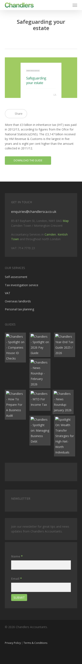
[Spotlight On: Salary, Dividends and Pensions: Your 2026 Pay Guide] (41, 345)
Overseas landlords (18, 301)
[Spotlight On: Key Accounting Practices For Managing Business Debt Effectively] (41, 430)
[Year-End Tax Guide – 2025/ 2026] (65, 345)
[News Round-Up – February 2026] (41, 373)
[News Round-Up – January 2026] (64, 402)
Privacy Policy (13, 643)
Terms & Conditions (35, 643)
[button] (75, 5)
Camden (50, 234)
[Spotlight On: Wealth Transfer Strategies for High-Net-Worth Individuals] (65, 436)
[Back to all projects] (41, 40)
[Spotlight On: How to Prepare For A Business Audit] (16, 405)
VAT (7, 293)
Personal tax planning (19, 309)
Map (66, 221)
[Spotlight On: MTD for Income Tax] (41, 400)
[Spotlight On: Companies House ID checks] (16, 347)
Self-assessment (16, 277)
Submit (19, 597)
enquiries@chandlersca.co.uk (33, 211)
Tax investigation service (21, 285)
